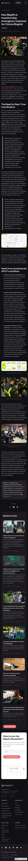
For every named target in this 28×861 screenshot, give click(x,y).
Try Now (18, 2)
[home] (6, 3)
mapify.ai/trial (6, 496)
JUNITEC (8, 456)
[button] (25, 2)
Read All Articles (10, 726)
